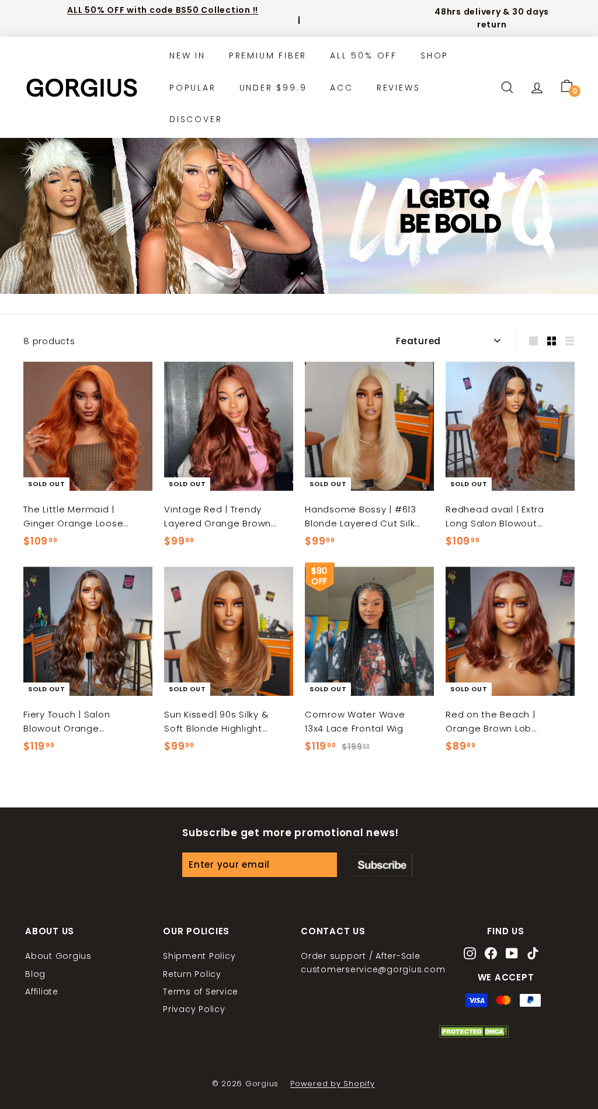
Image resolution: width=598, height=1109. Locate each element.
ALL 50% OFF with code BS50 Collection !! (162, 10)
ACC (341, 87)
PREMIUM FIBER (268, 55)
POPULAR (192, 87)
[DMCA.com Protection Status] (474, 1035)
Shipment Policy (199, 956)
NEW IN (187, 55)
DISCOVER (195, 119)
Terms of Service (200, 991)
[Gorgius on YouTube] (512, 954)
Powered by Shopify (332, 1083)
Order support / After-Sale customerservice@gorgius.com (373, 962)
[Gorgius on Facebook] (491, 954)
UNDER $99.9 (273, 87)
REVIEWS (398, 87)
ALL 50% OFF (363, 55)
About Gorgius (58, 956)
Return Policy (192, 974)
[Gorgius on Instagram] (470, 954)
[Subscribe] (382, 864)
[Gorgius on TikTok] (533, 954)
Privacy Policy (194, 1009)
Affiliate (41, 991)
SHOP (434, 55)
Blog (35, 974)
